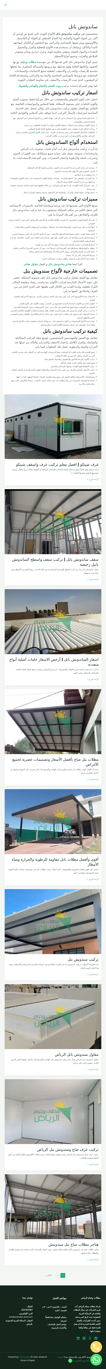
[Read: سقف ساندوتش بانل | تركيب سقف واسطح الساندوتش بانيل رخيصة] (53, 521)
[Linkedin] (78, 1338)
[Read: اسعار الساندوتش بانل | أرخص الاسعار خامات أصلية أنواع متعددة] (53, 621)
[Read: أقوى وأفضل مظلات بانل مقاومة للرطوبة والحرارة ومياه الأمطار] (53, 821)
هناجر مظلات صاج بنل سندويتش (73, 1244)
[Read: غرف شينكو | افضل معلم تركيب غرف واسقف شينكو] (53, 426)
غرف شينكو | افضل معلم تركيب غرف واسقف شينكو (57, 464)
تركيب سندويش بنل (83, 959)
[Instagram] (84, 1338)
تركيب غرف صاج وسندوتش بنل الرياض (68, 1149)
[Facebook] (95, 1338)
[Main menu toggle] (5, 5)
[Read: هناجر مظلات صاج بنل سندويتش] (53, 1206)
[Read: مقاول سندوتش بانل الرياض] (53, 1016)
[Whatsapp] (96, 1360)
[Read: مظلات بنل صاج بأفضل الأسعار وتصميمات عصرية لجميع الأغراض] (53, 721)
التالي (48, 1275)
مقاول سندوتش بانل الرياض (77, 1054)
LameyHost (24, 1357)
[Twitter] (90, 1338)
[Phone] (96, 1347)
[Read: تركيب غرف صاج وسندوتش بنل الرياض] (53, 1111)
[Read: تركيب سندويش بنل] (53, 921)
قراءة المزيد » (93, 479)
